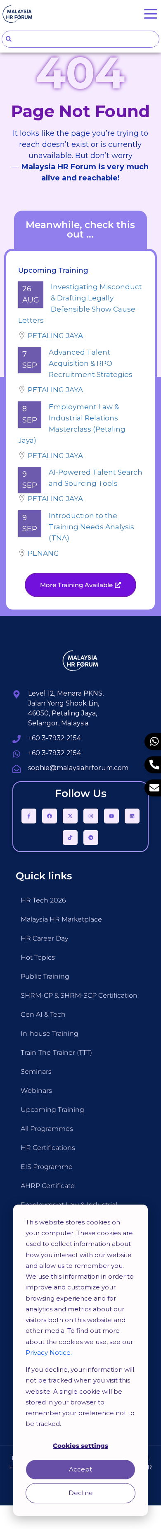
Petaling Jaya (55, 335)
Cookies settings (80, 1446)
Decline (81, 1493)
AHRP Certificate (48, 1186)
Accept (80, 1469)
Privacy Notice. (49, 1352)
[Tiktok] (70, 837)
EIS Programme (47, 1167)
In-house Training (49, 1033)
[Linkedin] (132, 816)
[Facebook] (49, 816)
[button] (80, 585)
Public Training (45, 976)
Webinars (36, 1091)
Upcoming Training (52, 1110)
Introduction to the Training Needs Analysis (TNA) (91, 526)
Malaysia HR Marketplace (61, 919)
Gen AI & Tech (43, 1014)
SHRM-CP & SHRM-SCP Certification (79, 995)
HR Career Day (44, 938)
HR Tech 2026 (43, 900)
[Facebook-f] (28, 816)
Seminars (36, 1071)
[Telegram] (90, 837)
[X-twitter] (70, 816)
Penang (43, 553)
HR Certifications (48, 1148)
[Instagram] (90, 816)
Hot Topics (38, 957)
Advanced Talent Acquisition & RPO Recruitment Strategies (91, 363)
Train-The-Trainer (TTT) (56, 1052)
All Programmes (47, 1129)
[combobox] (80, 39)
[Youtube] (111, 816)
